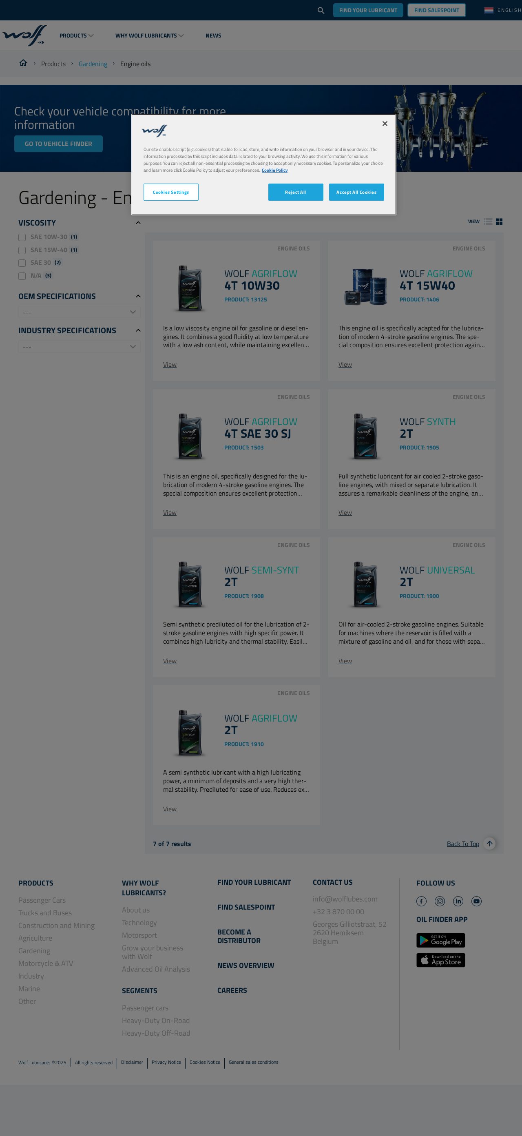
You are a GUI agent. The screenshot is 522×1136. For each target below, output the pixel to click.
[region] (263, 164)
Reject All (295, 191)
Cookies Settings (171, 191)
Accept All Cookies (356, 191)
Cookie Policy (275, 169)
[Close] (385, 124)
